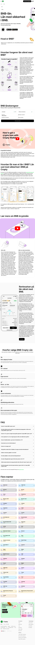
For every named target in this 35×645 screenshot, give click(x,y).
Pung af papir (31, 622)
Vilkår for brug (13, 626)
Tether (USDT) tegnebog (22, 634)
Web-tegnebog (31, 624)
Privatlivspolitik (3, 627)
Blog (1, 628)
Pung (19, 622)
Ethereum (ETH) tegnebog (22, 637)
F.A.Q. (15, 627)
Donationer (20, 627)
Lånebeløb (3, 111)
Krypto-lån (20, 624)
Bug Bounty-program (6, 628)
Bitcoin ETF (20, 630)
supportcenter (21, 469)
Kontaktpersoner (10, 627)
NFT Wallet (30, 627)
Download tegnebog (4, 626)
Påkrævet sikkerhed (22, 111)
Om (6, 627)
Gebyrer (9, 626)
